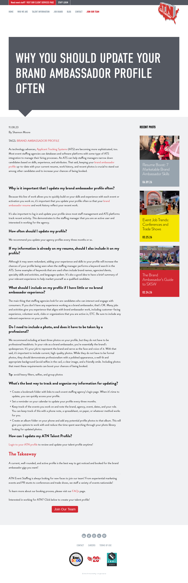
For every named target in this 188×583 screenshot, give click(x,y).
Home (11, 11)
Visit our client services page (32, 2)
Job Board (58, 11)
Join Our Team (93, 11)
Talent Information (41, 11)
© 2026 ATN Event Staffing (89, 574)
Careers (91, 545)
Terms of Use (105, 545)
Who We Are (22, 11)
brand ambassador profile (38, 141)
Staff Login (63, 2)
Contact (78, 11)
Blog (69, 11)
